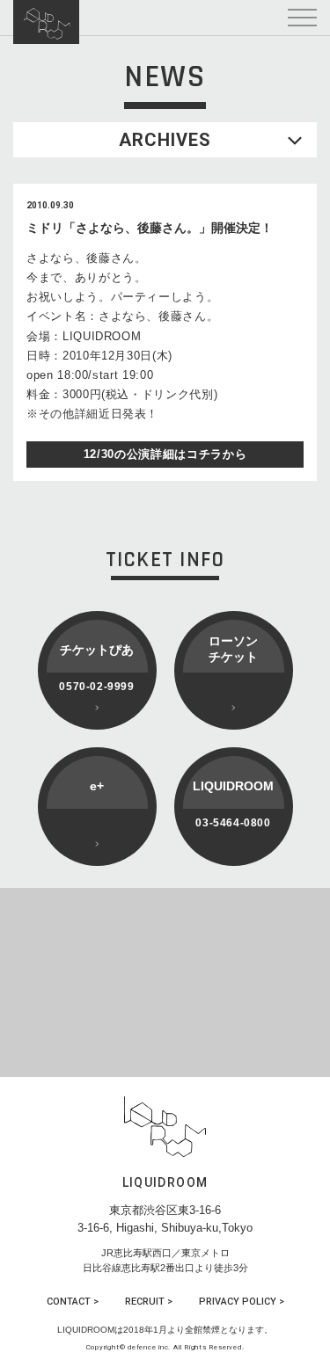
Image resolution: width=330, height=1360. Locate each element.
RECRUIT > (148, 1301)
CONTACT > (73, 1301)
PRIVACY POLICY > (241, 1301)
